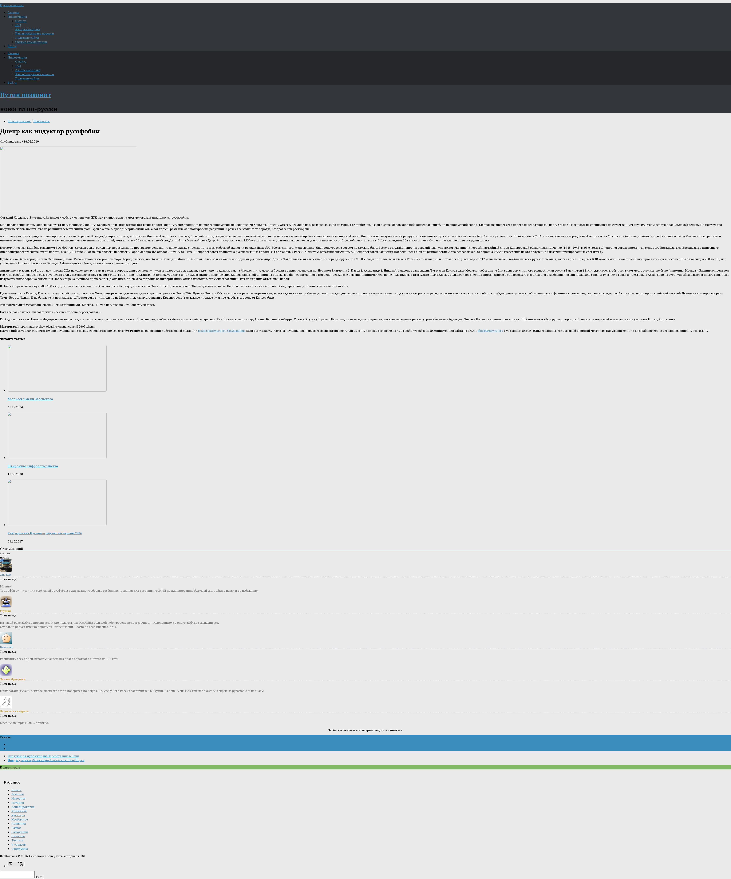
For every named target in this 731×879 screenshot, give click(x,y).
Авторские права (27, 29)
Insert (39, 877)
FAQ (18, 25)
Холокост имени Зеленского (30, 399)
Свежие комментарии (31, 42)
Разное (16, 828)
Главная (13, 12)
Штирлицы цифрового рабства (33, 466)
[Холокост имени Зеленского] (57, 390)
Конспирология (19, 121)
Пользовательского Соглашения (221, 331)
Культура (18, 815)
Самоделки (19, 832)
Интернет (18, 798)
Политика (18, 823)
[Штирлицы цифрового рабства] (57, 458)
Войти (12, 46)
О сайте (20, 21)
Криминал (19, 811)
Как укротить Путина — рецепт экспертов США (45, 533)
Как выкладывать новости (34, 33)
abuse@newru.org (490, 331)
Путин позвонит (12, 5)
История (17, 802)
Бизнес (16, 790)
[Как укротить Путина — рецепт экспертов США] (57, 525)
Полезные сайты (27, 37)
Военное (17, 794)
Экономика (19, 849)
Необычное (41, 121)
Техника (17, 840)
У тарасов (18, 844)
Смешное (18, 836)
